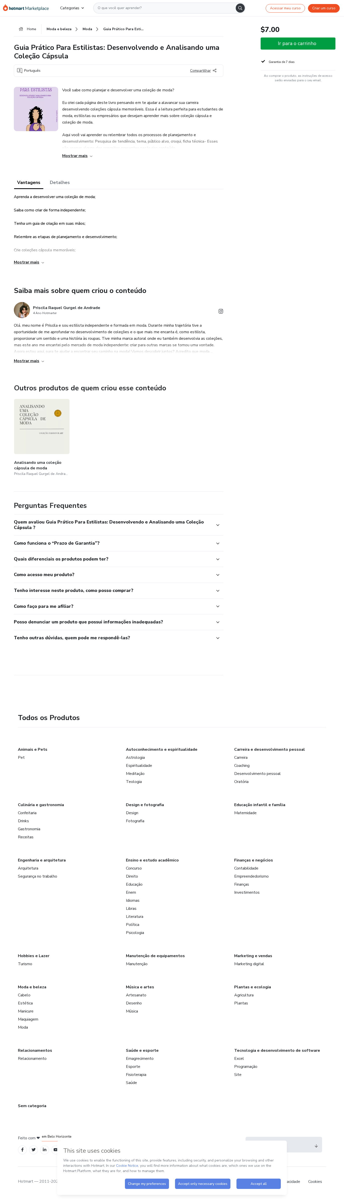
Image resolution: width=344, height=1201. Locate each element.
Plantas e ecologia (252, 987)
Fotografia (135, 821)
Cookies (315, 1181)
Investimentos (247, 892)
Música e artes (140, 987)
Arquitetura (28, 868)
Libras (131, 908)
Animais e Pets (32, 749)
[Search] (240, 8)
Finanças (241, 884)
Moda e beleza (32, 987)
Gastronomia (29, 829)
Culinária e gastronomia (41, 805)
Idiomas (133, 900)
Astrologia (135, 757)
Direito (132, 876)
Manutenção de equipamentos (155, 956)
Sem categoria (32, 1106)
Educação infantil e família (259, 805)
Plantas (241, 1003)
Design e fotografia (145, 805)
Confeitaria (27, 813)
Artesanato (136, 995)
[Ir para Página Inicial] (27, 8)
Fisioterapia (136, 1074)
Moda (23, 1027)
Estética (25, 1003)
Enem (131, 892)
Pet (21, 757)
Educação (134, 884)
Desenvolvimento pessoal (257, 773)
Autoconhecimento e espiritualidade (161, 749)
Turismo (25, 964)
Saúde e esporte (142, 1050)
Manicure (25, 1011)
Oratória (241, 781)
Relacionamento (32, 1058)
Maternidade (245, 813)
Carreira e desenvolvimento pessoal (269, 749)
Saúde (131, 1082)
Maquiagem (28, 1019)
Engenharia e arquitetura (42, 860)
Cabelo (24, 995)
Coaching (242, 765)
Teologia (134, 781)
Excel (239, 1058)
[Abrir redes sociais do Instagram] (220, 312)
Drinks (23, 821)
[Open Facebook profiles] (22, 1149)
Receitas (25, 837)
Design (132, 813)
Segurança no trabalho (37, 876)
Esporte (133, 1066)
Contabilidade (246, 868)
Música (132, 1011)
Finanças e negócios (253, 860)
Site (238, 1074)
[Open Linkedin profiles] (44, 1149)
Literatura (134, 916)
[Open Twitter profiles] (34, 1149)
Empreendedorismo (251, 876)
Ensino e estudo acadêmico (152, 860)
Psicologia (135, 932)
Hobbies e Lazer (33, 956)
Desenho (134, 1003)
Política (132, 924)
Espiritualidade (139, 765)
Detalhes (60, 182)
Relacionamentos (35, 1050)
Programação (245, 1066)
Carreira (241, 757)
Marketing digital (249, 964)
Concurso (134, 868)
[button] (113, 524)
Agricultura (244, 995)
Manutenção (137, 964)
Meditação (135, 773)
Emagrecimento (140, 1058)
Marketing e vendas (253, 956)
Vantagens (28, 182)
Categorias (69, 8)
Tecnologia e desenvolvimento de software (277, 1050)
